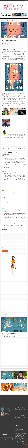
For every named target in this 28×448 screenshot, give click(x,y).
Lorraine (7, 334)
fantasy (23, 433)
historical (16, 436)
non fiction (23, 437)
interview (16, 437)
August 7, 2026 (17, 380)
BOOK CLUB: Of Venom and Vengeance (7, 391)
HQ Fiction (23, 436)
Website (3, 247)
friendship (21, 434)
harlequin (16, 435)
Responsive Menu (26, 0)
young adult (20, 445)
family (20, 433)
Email (3, 244)
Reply (5, 227)
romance (17, 442)
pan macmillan (18, 438)
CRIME (22, 432)
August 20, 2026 (4, 334)
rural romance (21, 442)
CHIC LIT (21, 430)
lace (19, 380)
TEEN (23, 444)
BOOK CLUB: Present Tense (21, 148)
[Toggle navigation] (2, 18)
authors (20, 429)
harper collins (21, 435)
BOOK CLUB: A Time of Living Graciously (8, 333)
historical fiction (20, 436)
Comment (3, 232)
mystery (21, 437)
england (18, 433)
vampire (17, 445)
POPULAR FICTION (8, 39)
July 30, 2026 (3, 392)
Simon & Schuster (22, 443)
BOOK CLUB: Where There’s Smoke (20, 391)
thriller (25, 444)
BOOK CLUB (3, 39)
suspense (20, 444)
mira (18, 437)
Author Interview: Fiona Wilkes (19, 379)
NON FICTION (7, 331)
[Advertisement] (14, 288)
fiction (26, 433)
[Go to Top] (26, 444)
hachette (25, 434)
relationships (22, 441)
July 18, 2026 (16, 392)
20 (7, 441)
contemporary (18, 432)
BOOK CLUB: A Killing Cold (6, 148)
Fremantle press (17, 434)
